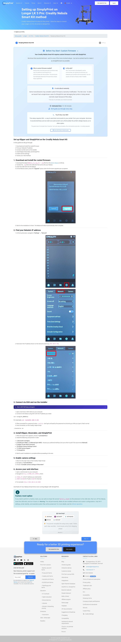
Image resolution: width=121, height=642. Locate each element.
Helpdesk (64, 605)
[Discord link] (15, 560)
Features (27, 3)
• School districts (46, 600)
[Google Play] (18, 563)
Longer (25, 36)
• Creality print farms (47, 576)
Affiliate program (66, 599)
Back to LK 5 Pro (20, 32)
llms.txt (64, 631)
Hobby (42, 561)
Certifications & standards (90, 604)
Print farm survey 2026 (68, 574)
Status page (65, 602)
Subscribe (30, 577)
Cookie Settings (89, 614)
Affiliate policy (86, 588)
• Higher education (47, 597)
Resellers (42, 621)
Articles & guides (66, 564)
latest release (54, 163)
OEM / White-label (45, 617)
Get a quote (69, 549)
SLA (84, 592)
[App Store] (28, 563)
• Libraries (44, 603)
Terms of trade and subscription (91, 579)
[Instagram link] (28, 560)
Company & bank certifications (91, 601)
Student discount (66, 593)
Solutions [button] (18, 3)
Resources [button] (47, 3)
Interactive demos (66, 568)
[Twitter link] (25, 560)
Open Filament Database (68, 583)
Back (36, 538)
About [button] (55, 3)
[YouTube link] (21, 560)
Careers (90, 576)
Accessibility (86, 595)
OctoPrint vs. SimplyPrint (68, 587)
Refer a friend (65, 596)
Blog (63, 561)
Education (43, 590)
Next (85, 538)
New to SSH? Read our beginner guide (61, 130)
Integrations (65, 580)
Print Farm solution (45, 564)
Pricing (33, 3)
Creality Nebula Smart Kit (42, 36)
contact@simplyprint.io (92, 566)
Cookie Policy (86, 611)
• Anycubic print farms (48, 579)
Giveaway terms (87, 598)
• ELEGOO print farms (47, 582)
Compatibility (65, 618)
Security (85, 607)
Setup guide (18, 36)
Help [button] (39, 3)
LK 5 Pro (31, 36)
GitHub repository (77, 504)
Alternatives (65, 577)
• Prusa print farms (47, 573)
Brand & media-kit (66, 590)
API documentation (67, 609)
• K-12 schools (45, 593)
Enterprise (43, 611)
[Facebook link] (18, 560)
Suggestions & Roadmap (68, 612)
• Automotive (45, 614)
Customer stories (66, 571)
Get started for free (54, 549)
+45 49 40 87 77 (90, 570)
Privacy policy (86, 582)
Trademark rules (87, 585)
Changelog (65, 615)
